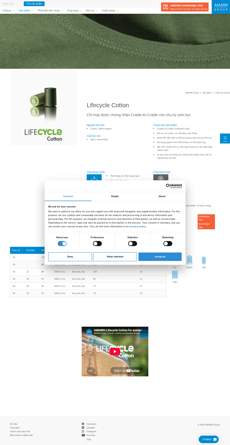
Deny (70, 256)
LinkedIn (90, 427)
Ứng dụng (72, 10)
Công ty (7, 10)
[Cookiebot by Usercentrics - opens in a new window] (168, 186)
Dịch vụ (90, 10)
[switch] (97, 243)
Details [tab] (115, 196)
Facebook (91, 424)
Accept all (160, 256)
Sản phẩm (24, 10)
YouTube (90, 435)
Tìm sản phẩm (34, 3)
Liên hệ (225, 141)
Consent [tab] (68, 196)
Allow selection (115, 256)
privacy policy (138, 226)
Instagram (91, 431)
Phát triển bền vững (48, 10)
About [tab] (161, 196)
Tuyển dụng (108, 10)
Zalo (89, 439)
